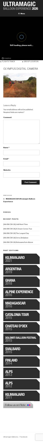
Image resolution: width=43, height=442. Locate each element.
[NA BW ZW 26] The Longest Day (16, 233)
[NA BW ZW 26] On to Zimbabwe (15, 238)
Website (7, 170)
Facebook (23, 437)
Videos (7, 212)
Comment (7, 117)
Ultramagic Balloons (10, 437)
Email (6, 159)
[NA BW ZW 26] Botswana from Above (18, 242)
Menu (23, 14)
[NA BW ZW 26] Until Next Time (15, 224)
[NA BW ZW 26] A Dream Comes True (17, 229)
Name (6, 148)
